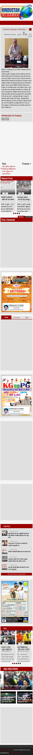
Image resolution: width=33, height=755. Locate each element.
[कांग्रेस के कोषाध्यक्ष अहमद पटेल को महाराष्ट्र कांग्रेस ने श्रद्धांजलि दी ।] (23, 187)
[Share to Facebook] (8, 189)
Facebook (2, 119)
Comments (16, 317)
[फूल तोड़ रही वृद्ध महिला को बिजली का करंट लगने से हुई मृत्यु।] (7, 187)
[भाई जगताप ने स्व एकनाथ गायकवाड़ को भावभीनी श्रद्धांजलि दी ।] (4, 543)
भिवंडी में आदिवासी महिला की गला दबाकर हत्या (19, 551)
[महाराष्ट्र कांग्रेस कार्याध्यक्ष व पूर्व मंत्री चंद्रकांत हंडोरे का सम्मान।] (7, 637)
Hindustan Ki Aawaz (10, 34)
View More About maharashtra (16, 574)
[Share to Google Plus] (13, 189)
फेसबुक (6, 317)
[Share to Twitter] (11, 189)
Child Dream (22, 647)
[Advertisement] (16, 141)
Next (30, 187)
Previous (1, 187)
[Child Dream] (23, 637)
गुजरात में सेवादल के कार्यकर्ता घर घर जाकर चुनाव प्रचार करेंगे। (7, 700)
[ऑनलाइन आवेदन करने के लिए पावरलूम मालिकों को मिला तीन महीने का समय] (4, 559)
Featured (6, 29)
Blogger (21, 217)
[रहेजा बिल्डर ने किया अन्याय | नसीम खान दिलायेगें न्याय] (16, 680)
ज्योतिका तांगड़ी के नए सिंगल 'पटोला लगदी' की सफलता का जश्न (24, 700)
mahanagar (13, 29)
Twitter (5, 119)
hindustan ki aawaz (15, 753)
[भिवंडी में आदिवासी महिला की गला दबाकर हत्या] (4, 551)
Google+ (8, 119)
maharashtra (21, 29)
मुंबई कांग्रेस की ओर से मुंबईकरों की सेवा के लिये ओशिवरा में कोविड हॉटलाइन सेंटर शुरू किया (18, 535)
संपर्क (26, 317)
